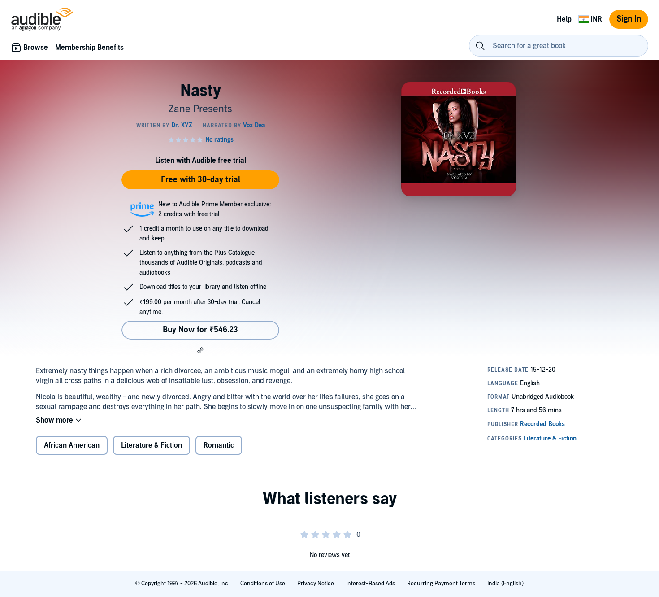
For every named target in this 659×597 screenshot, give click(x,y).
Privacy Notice (316, 583)
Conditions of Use (263, 583)
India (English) (505, 583)
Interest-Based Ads (371, 583)
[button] (200, 350)
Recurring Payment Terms (442, 583)
